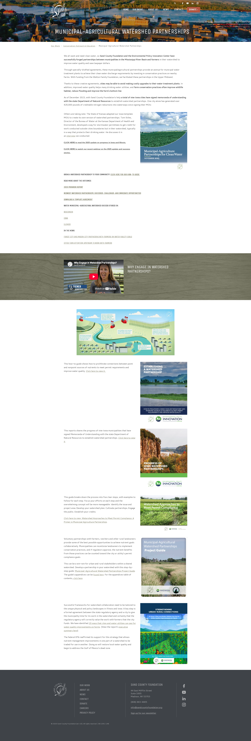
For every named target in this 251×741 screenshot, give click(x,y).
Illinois (67, 224)
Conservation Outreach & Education (79, 46)
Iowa (66, 218)
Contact (178, 9)
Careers (84, 708)
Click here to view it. (96, 370)
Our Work (138, 9)
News (166, 9)
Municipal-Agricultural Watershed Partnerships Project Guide (105, 570)
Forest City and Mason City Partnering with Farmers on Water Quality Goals (98, 236)
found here (98, 574)
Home (126, 9)
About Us (153, 9)
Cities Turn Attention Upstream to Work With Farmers (88, 243)
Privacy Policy (87, 712)
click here (77, 578)
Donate (193, 9)
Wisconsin (68, 212)
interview (71, 135)
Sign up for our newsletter (143, 712)
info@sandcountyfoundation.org (146, 707)
